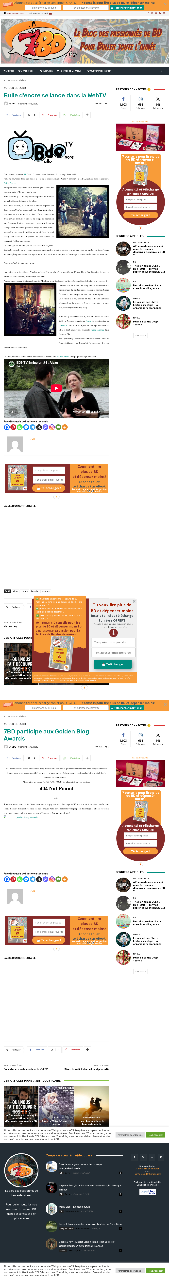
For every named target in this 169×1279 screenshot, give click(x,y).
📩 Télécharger (113, 664)
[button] (113, 625)
